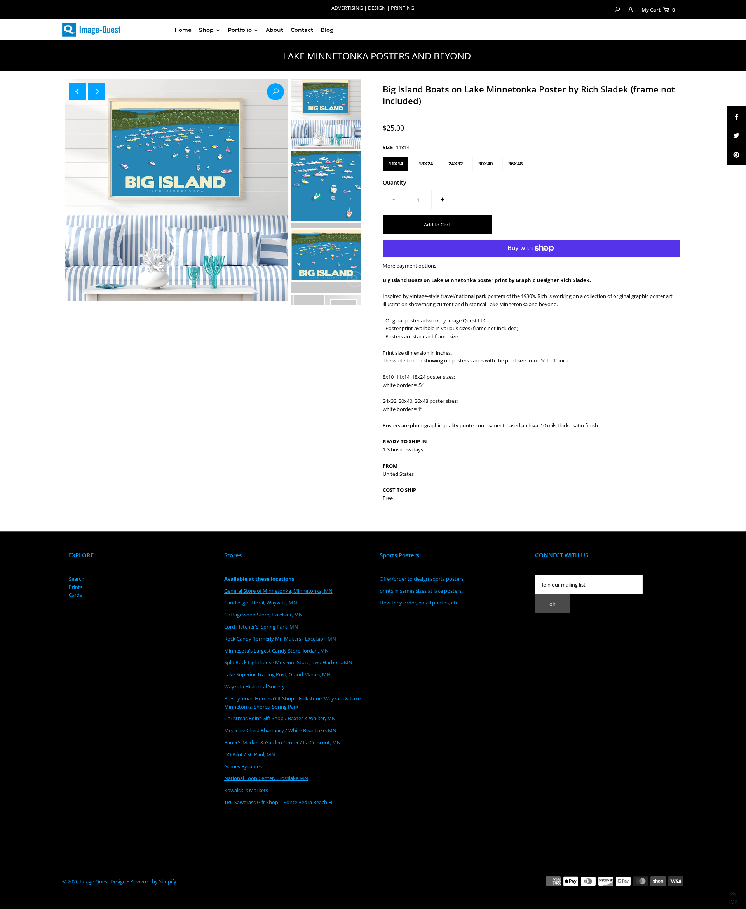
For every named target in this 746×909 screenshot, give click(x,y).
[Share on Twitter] (736, 135)
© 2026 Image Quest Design (94, 881)
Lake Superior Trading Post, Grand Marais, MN (277, 674)
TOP (732, 899)
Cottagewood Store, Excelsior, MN (263, 614)
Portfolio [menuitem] (240, 29)
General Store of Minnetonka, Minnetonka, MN (278, 590)
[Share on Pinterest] (736, 155)
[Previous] (77, 91)
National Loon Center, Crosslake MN (266, 778)
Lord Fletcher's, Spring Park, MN (261, 626)
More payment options (409, 265)
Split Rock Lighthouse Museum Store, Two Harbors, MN (288, 662)
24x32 (455, 163)
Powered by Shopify (153, 881)
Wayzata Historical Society (254, 686)
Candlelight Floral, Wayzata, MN (260, 602)
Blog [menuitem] (327, 29)
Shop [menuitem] (206, 29)
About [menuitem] (274, 29)
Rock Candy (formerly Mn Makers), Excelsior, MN (280, 638)
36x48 (515, 163)
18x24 (425, 163)
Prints (75, 586)
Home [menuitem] (183, 29)
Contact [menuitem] (302, 29)
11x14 (396, 163)
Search (76, 578)
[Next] (96, 91)
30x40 (485, 163)
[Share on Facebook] (736, 116)
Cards (75, 594)
